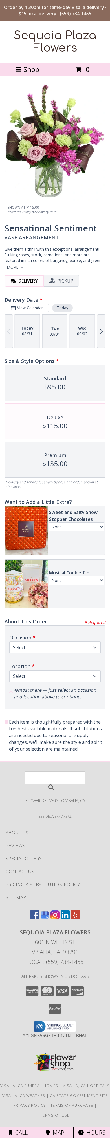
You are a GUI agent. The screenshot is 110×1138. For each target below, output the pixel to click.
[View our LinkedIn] (65, 917)
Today (62, 307)
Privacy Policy (29, 1105)
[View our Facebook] (34, 917)
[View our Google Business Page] (44, 917)
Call (20, 1132)
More (12, 267)
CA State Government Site (79, 1095)
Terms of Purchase (71, 1105)
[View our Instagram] (55, 917)
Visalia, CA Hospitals (86, 1085)
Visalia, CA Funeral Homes (29, 1085)
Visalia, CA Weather (23, 1095)
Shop (31, 69)
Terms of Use (55, 1115)
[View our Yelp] (75, 917)
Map (57, 1132)
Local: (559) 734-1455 (55, 962)
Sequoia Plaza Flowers (55, 41)
